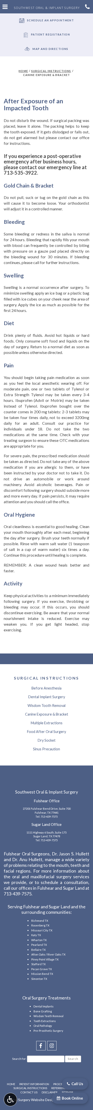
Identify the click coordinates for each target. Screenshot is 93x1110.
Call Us (77, 1083)
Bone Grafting (42, 1011)
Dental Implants (43, 1006)
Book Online (72, 1098)
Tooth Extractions (44, 1021)
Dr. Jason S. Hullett (71, 853)
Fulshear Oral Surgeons (27, 853)
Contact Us (28, 1092)
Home (23, 71)
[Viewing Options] (10, 1099)
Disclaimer (50, 1092)
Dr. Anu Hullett (27, 859)
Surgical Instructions (51, 71)
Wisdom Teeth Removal (48, 1016)
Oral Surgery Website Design (33, 1100)
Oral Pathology (42, 1025)
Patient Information (34, 1084)
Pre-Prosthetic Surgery (48, 1030)
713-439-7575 (49, 816)
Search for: (19, 1058)
